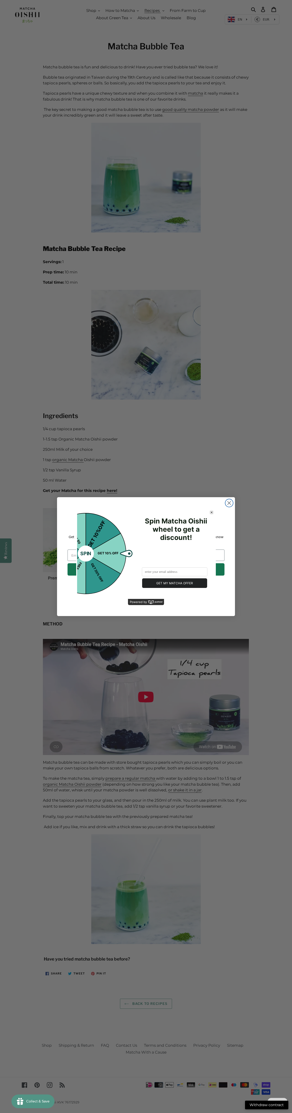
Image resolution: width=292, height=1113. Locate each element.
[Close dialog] (229, 503)
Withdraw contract (267, 1105)
